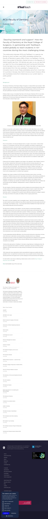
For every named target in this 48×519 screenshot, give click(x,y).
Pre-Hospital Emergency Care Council (10, 349)
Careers (5, 485)
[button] (10, 516)
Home (5, 453)
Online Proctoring (7, 455)
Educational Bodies (8, 471)
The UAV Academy (6, 380)
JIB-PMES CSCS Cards (7, 315)
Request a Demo (7, 482)
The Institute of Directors (8, 396)
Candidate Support (8, 490)
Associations (6, 469)
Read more (10, 499)
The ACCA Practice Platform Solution (10, 369)
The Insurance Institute (7, 354)
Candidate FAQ (7, 464)
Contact (5, 462)
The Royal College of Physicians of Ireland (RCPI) (12, 364)
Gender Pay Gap (7, 487)
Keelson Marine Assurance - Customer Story (11, 359)
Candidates (6, 473)
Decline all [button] (13, 513)
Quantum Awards (6, 344)
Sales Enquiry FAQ (7, 480)
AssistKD (4, 310)
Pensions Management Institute (9, 339)
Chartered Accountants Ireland (9, 401)
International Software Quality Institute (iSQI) (12, 431)
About (5, 459)
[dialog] (10, 505)
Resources (6, 461)
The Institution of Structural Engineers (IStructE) (12, 375)
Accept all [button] (6, 513)
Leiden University (6, 406)
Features (5, 457)
